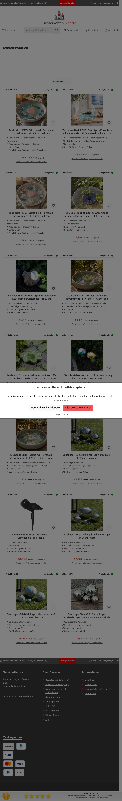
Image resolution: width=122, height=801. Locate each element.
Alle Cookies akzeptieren (78, 407)
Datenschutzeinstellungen (45, 407)
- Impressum (61, 414)
